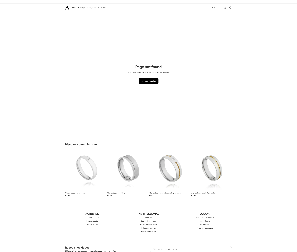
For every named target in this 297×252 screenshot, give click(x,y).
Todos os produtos (92, 217)
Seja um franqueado (148, 221)
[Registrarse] (228, 249)
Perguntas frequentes (205, 228)
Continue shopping (148, 81)
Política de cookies (148, 228)
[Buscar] (220, 7)
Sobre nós (148, 217)
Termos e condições (148, 231)
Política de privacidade (148, 224)
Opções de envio (204, 221)
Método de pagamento (205, 217)
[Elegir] (102, 187)
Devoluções (204, 224)
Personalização (92, 221)
